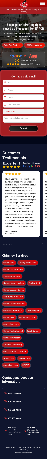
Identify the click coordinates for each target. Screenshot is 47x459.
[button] (42, 3)
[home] (21, 3)
